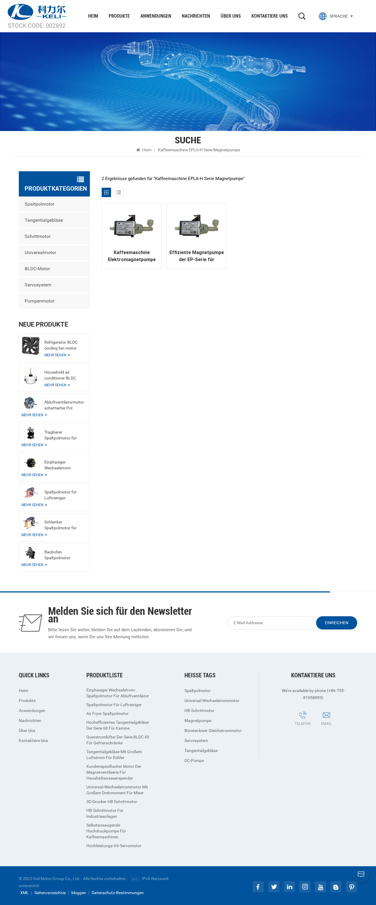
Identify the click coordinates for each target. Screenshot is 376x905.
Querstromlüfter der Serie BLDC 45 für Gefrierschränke (117, 740)
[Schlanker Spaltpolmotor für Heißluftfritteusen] (30, 523)
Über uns (231, 16)
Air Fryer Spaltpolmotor (107, 713)
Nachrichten (196, 16)
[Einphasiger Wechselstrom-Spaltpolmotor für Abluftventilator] (30, 463)
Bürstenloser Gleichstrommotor (213, 730)
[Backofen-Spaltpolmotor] (30, 553)
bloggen (78, 892)
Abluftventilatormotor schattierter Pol (64, 405)
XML (24, 892)
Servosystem (38, 285)
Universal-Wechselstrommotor (211, 700)
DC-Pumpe (194, 760)
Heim (93, 16)
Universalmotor (40, 252)
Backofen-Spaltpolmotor (57, 555)
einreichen (336, 622)
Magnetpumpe (197, 720)
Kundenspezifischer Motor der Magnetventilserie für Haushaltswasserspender (113, 772)
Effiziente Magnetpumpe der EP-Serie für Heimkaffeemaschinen (196, 256)
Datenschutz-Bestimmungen (118, 892)
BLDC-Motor (37, 268)
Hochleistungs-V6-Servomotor (113, 845)
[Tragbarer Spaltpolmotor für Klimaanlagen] (30, 433)
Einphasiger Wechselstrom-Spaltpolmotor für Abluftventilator (60, 465)
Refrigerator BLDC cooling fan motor (61, 345)
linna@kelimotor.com (334, 732)
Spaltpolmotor (39, 204)
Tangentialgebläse (44, 220)
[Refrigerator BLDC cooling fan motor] (30, 345)
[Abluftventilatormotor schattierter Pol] (30, 403)
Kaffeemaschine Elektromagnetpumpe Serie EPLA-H (132, 256)
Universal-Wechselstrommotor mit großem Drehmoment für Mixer (117, 790)
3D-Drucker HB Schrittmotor (111, 801)
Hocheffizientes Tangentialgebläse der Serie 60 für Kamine (117, 725)
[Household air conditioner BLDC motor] (30, 375)
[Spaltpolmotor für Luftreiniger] (30, 493)
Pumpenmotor (39, 301)
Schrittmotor (38, 236)
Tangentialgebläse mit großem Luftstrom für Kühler (114, 754)
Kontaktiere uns (269, 16)
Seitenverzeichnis (50, 892)
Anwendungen (155, 16)
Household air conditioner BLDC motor (60, 375)
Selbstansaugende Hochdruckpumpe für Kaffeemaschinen (106, 831)
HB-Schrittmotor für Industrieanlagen (104, 813)
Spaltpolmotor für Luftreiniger (60, 495)
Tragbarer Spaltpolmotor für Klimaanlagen (60, 435)
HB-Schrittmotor (199, 710)
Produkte (119, 16)
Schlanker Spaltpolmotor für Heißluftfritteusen (60, 525)
